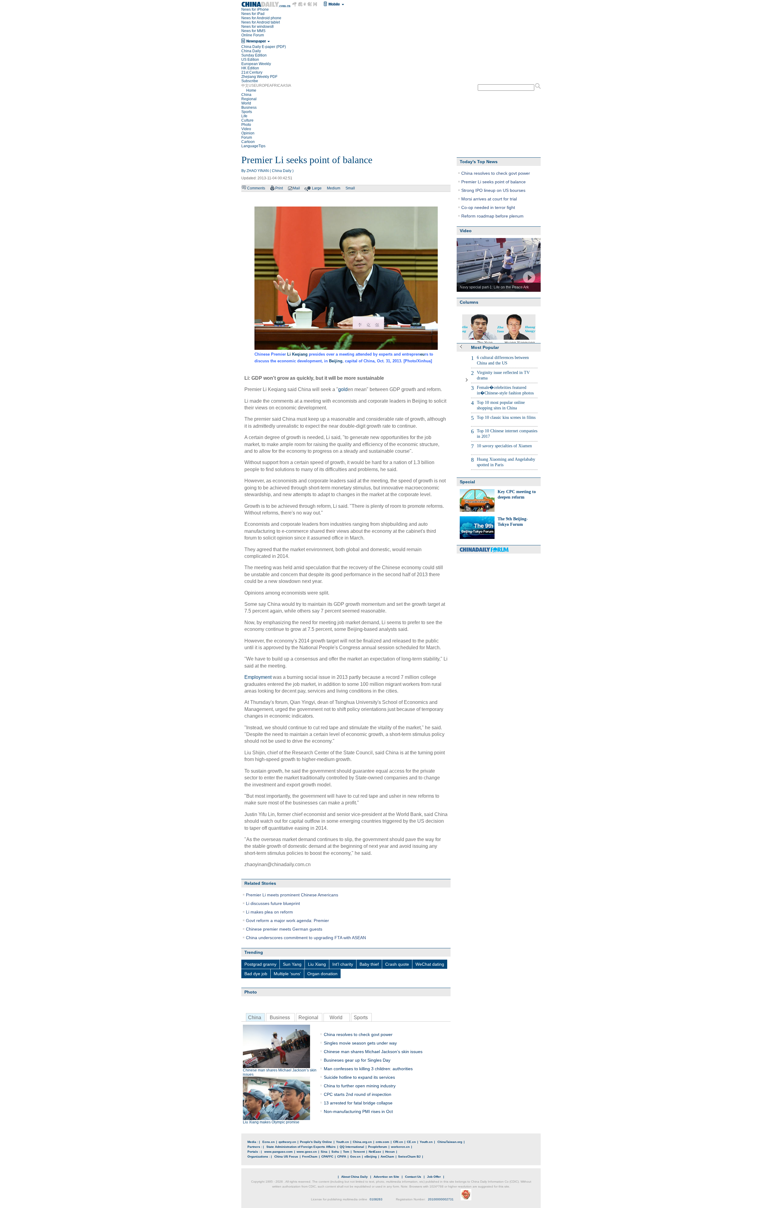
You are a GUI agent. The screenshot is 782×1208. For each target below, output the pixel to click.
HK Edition (250, 68)
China (246, 95)
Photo (246, 125)
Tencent (359, 1151)
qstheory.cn (287, 1142)
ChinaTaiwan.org (449, 1142)
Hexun (390, 1151)
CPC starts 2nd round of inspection (357, 1094)
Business (249, 107)
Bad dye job (255, 973)
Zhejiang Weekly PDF (259, 77)
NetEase (375, 1151)
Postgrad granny (260, 964)
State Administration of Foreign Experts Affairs (301, 1146)
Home (251, 90)
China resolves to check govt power (358, 1034)
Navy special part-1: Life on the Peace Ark (494, 287)
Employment (258, 677)
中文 (245, 85)
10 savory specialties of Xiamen (504, 446)
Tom (346, 1151)
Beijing (335, 361)
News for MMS (253, 31)
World (246, 103)
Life (244, 116)
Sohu (335, 1151)
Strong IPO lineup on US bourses (493, 190)
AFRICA (276, 85)
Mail (296, 188)
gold (343, 389)
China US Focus (286, 1156)
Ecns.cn (268, 1142)
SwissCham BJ (409, 1156)
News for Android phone (261, 18)
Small (350, 188)
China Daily (251, 51)
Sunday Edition (254, 55)
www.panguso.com (278, 1151)
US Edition (250, 59)
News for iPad (253, 14)
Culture (247, 120)
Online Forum (252, 35)
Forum (246, 137)
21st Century (251, 72)
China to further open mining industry (360, 1085)
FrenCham (309, 1156)
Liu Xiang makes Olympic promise (271, 1122)
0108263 (376, 1199)
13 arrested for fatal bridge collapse (358, 1102)
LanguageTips (253, 146)
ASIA (287, 85)
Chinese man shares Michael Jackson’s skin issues (279, 1072)
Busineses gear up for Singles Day (357, 1060)
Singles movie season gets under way (360, 1043)
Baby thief (369, 964)
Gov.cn (355, 1156)
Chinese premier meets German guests (284, 929)
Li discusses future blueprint (273, 903)
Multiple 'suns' (287, 973)
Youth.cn (342, 1142)
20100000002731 (441, 1199)
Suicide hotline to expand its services (359, 1077)
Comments (256, 188)
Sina (324, 1151)
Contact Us (413, 1176)
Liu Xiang (317, 964)
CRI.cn (398, 1142)
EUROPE (261, 85)
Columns (469, 302)
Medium (333, 188)
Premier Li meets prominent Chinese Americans (292, 894)
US (251, 85)
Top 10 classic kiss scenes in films (506, 417)
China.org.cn (362, 1142)
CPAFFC (327, 1156)
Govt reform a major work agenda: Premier (287, 920)
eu (422, 354)
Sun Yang (292, 964)
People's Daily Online (316, 1142)
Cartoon (248, 142)
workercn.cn (400, 1146)
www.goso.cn (307, 1151)
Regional (249, 99)
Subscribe (249, 81)
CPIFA (341, 1156)
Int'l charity (342, 964)
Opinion (247, 133)
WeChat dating (429, 964)
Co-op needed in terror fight (488, 207)
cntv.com (382, 1142)
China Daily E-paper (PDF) (263, 47)
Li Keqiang (297, 354)
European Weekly (256, 64)
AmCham (387, 1156)
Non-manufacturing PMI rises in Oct (358, 1111)
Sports (246, 112)
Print (279, 188)
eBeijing (370, 1156)
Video (246, 129)
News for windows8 (257, 26)
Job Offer (434, 1176)
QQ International (352, 1146)
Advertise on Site (386, 1176)
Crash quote (397, 964)
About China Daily (354, 1176)
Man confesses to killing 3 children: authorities (368, 1068)
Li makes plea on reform (269, 912)
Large (317, 188)
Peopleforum (377, 1146)
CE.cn (411, 1142)
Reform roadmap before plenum (492, 216)
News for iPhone (255, 9)
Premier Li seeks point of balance (493, 181)
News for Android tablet (260, 22)
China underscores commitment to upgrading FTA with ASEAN (306, 937)
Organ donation (322, 973)
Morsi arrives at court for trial (489, 198)
